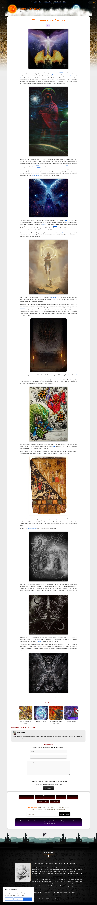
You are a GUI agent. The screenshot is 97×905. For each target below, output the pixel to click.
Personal (71, 821)
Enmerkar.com (74, 697)
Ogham (64, 821)
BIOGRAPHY (50, 797)
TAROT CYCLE (43, 801)
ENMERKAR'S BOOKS (26, 797)
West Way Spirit (47, 1)
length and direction (55, 297)
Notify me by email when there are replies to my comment (49, 784)
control (53, 446)
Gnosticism (23, 821)
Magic (44, 821)
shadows (38, 167)
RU (90, 2)
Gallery (64, 1)
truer (67, 165)
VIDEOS (39, 797)
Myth (48, 25)
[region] (18, 894)
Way (52, 823)
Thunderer (22, 308)
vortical (55, 226)
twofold (66, 220)
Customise (9, 899)
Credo (40, 1)
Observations (57, 821)
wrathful (75, 375)
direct (29, 233)
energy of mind (61, 233)
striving (22, 78)
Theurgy (46, 823)
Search (62, 814)
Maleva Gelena (21, 732)
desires (61, 72)
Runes (77, 821)
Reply (14, 739)
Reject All (18, 899)
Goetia (30, 821)
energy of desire (53, 74)
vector (43, 224)
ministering (40, 641)
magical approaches (31, 528)
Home (35, 1)
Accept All (28, 899)
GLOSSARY (61, 797)
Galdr (33, 234)
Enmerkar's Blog (29, 8)
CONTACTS (55, 801)
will (70, 76)
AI (68, 814)
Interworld (37, 821)
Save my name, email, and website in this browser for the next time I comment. (49, 781)
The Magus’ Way (57, 1)
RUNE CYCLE (72, 797)
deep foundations (35, 175)
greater (37, 165)
